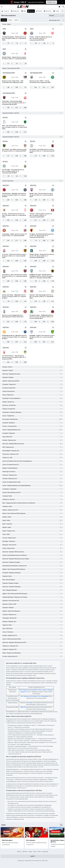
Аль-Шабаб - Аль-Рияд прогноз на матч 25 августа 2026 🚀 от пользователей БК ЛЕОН (42, 151)
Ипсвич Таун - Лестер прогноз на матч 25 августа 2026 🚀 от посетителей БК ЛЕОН (41, 195)
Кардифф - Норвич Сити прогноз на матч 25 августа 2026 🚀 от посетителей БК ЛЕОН (42, 337)
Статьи (34, 851)
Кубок (4, 28)
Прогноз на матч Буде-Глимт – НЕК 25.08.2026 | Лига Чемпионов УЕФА (12, 81)
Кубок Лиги (6, 185)
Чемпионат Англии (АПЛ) (30, 689)
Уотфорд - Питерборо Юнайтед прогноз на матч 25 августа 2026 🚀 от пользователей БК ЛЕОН (42, 235)
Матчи (39, 851)
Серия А (44, 689)
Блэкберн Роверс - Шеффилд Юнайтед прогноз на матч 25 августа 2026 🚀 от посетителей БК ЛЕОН (41, 316)
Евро (31, 702)
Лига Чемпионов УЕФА (9, 72)
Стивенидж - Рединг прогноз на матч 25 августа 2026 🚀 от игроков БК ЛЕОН (14, 234)
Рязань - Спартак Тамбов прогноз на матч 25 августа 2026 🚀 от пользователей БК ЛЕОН (41, 38)
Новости (19, 851)
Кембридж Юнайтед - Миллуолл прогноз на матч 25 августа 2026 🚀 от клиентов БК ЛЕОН (14, 337)
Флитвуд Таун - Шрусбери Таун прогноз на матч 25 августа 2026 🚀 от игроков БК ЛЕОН (14, 195)
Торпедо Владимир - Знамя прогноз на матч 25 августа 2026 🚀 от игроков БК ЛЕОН (14, 38)
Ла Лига (39, 689)
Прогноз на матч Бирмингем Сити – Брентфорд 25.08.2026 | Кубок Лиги (13, 315)
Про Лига (5, 117)
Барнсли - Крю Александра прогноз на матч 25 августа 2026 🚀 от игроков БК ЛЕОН (41, 296)
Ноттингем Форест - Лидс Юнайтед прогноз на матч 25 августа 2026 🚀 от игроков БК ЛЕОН (14, 357)
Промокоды (45, 851)
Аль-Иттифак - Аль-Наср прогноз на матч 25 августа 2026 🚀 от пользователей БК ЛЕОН (13, 171)
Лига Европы (33, 696)
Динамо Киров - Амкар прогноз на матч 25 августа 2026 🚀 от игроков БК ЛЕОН (14, 57)
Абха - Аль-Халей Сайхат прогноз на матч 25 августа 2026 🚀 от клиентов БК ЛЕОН (14, 127)
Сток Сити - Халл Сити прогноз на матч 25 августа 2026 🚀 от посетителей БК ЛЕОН (14, 256)
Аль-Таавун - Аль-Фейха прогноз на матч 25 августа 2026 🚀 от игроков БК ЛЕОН (14, 150)
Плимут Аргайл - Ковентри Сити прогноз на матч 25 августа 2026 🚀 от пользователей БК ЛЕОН (42, 256)
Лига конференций (43, 696)
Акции (30, 851)
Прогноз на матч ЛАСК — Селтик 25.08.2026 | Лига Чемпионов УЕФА (40, 81)
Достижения (30, 840)
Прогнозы (25, 851)
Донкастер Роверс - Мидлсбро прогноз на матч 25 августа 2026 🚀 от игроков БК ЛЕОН (14, 296)
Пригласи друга (7, 840)
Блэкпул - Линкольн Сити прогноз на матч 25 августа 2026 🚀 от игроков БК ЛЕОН (14, 215)
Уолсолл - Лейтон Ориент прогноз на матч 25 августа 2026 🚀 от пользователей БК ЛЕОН (41, 215)
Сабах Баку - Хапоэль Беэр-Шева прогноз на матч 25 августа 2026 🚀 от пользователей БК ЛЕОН (14, 102)
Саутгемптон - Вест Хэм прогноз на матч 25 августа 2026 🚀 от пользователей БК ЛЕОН (14, 276)
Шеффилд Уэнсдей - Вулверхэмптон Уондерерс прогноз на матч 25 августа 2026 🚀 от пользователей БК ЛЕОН (41, 276)
